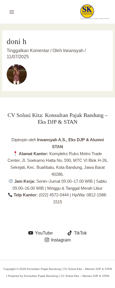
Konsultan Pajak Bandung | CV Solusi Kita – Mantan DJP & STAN (94, 18)
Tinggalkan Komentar (28, 50)
